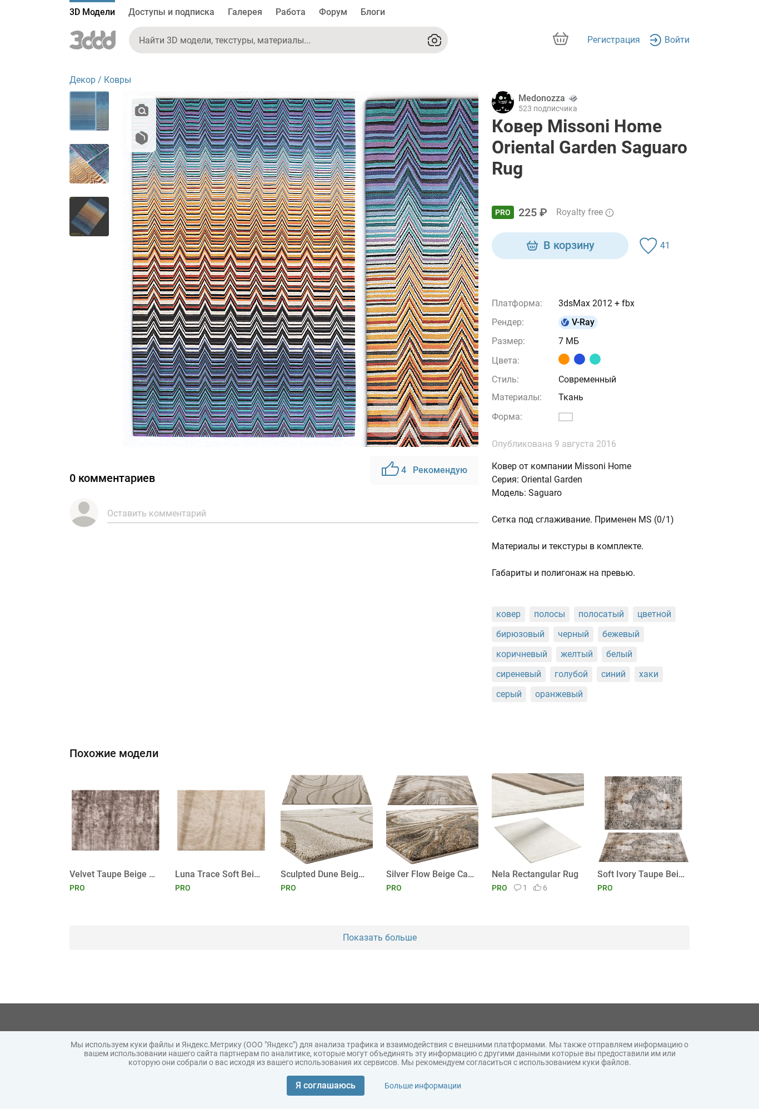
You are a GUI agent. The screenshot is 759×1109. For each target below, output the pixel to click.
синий (613, 674)
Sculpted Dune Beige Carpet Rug (325, 874)
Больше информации (423, 1085)
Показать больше (380, 937)
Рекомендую (434, 470)
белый (619, 654)
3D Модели (92, 12)
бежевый (621, 634)
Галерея (245, 12)
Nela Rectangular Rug (535, 874)
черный (573, 634)
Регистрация (613, 39)
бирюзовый (520, 634)
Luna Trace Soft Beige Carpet (219, 874)
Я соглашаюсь (326, 1085)
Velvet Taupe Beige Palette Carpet (113, 874)
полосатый (601, 614)
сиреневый (518, 674)
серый (509, 694)
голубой (571, 674)
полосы (549, 614)
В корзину (569, 245)
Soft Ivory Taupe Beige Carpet (641, 874)
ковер (508, 614)
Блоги (373, 12)
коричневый (521, 654)
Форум (333, 12)
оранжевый (559, 694)
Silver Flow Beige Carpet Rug (430, 874)
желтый (577, 654)
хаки (648, 674)
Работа (291, 12)
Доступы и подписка (171, 12)
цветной (654, 614)
